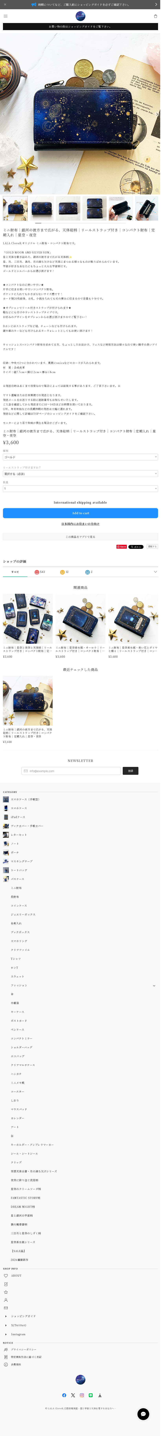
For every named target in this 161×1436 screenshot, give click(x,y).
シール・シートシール (24, 1153)
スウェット (17, 976)
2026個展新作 (19, 1260)
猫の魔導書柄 (19, 1224)
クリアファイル (20, 950)
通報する (152, 546)
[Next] (157, 114)
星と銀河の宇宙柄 (22, 1215)
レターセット (19, 835)
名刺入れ (16, 923)
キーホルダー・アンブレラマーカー (32, 1145)
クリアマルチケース (23, 1065)
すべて (15, 571)
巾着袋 (15, 1003)
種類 (5, 451)
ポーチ (15, 852)
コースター (17, 1091)
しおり (15, 1100)
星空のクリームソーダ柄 (26, 1189)
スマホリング (19, 941)
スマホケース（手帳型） (26, 799)
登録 (130, 771)
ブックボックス (20, 932)
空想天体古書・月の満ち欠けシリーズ (34, 1171)
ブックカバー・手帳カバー (27, 826)
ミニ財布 (16, 888)
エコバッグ (18, 1056)
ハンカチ (16, 1074)
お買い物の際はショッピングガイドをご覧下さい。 (80, 26)
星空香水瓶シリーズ (23, 1242)
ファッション (19, 985)
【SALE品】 (18, 1251)
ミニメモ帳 (18, 1083)
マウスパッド (19, 1109)
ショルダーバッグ (21, 1047)
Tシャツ (16, 959)
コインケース (19, 905)
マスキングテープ (22, 861)
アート (15, 1127)
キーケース (17, 1012)
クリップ (16, 1162)
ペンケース (17, 1029)
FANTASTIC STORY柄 (25, 1198)
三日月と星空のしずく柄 (26, 1233)
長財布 (15, 897)
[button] (5, 16)
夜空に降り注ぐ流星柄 (24, 1180)
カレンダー (17, 1118)
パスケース (17, 879)
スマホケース (19, 808)
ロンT (14, 967)
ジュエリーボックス (23, 914)
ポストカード (19, 1021)
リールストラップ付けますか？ (22, 467)
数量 (5, 482)
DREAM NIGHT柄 (23, 1207)
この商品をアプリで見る (81, 537)
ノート (15, 843)
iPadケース (18, 817)
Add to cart (80, 513)
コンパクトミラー (22, 1038)
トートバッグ (19, 870)
